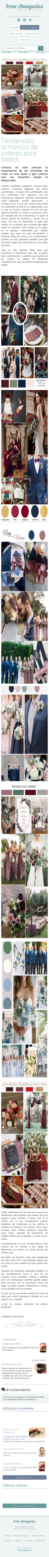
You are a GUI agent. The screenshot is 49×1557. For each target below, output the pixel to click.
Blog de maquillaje (29, 27)
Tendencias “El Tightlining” (11, 1431)
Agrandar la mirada (13, 1448)
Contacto (29, 1541)
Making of (24, 39)
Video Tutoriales (16, 33)
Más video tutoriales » (25, 1505)
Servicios (8, 1541)
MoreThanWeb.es (24, 1550)
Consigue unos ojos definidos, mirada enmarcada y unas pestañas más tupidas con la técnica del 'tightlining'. (24, 1438)
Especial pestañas (13, 1463)
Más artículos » (24, 1477)
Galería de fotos (33, 33)
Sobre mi (18, 1541)
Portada (14, 27)
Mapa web (40, 1541)
